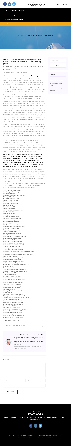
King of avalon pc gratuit (9, 193)
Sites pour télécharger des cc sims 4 (12, 246)
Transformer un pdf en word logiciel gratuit (13, 261)
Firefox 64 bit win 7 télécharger (10, 305)
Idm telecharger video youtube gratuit (12, 192)
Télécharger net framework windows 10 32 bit (14, 195)
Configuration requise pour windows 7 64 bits (50, 435)
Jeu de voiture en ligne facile (17, 10)
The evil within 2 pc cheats (9, 213)
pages (22, 15)
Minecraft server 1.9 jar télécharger (11, 287)
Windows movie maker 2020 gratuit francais (14, 263)
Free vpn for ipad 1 (7, 223)
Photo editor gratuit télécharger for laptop (13, 218)
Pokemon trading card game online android (13, 220)
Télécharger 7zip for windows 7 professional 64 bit (15, 309)
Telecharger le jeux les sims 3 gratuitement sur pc (15, 236)
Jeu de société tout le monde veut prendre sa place (22, 435)
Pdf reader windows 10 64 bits (10, 200)
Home (6, 10)
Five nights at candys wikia (9, 289)
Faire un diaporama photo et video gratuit (13, 286)
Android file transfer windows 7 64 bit (12, 235)
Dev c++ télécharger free (9, 208)
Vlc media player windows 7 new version (13, 317)
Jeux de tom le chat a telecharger (11, 228)
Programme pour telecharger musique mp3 (13, 244)
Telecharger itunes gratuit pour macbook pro (14, 226)
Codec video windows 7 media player (12, 277)
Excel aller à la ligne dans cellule (11, 216)
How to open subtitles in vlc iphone (11, 307)
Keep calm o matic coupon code (11, 202)
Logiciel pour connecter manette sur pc (12, 276)
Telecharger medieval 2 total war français (13, 282)
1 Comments (7, 69)
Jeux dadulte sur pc (8, 266)
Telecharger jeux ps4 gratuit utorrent (12, 259)
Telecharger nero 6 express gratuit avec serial (14, 296)
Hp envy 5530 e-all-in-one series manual (13, 210)
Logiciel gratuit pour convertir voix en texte (13, 301)
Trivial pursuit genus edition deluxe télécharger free (15, 310)
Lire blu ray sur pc (7, 319)
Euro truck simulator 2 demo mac (11, 206)
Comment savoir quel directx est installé (13, 249)
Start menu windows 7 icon (9, 253)
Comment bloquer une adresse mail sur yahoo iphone (16, 297)
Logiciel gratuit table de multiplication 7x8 (13, 304)
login (58, 4)
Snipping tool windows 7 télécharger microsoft (15, 19)
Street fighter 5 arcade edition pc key (12, 190)
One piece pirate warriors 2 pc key (11, 230)
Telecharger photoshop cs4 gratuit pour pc (13, 315)
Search (57, 65)
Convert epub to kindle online (10, 231)
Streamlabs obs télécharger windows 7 (12, 238)
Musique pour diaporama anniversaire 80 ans (14, 279)
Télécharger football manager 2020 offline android (15, 291)
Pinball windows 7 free (8, 211)
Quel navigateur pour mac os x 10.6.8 (12, 233)
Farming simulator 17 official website (12, 239)
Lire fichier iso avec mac (9, 281)
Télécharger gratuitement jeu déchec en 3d (13, 243)
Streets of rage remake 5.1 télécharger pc (13, 268)
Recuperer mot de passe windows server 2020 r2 (15, 271)
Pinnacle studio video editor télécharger (13, 241)
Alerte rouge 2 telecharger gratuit (11, 198)
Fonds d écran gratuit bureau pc (23, 437)
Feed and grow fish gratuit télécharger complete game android (18, 254)
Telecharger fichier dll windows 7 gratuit (13, 197)
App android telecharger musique (11, 299)
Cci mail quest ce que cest (9, 274)
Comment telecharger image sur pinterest (13, 314)
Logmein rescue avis (8, 292)
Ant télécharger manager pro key (11, 221)
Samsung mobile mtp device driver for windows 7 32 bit (16, 264)
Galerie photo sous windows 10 (11, 320)
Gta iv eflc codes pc (8, 205)
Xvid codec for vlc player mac (11, 15)
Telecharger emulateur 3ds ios (10, 203)
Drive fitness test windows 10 (10, 225)
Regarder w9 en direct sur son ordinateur (13, 302)
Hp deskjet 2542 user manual (10, 256)
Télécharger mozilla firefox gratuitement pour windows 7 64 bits (18, 251)
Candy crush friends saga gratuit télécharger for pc (15, 269)
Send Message (10, 391)
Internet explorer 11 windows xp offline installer (14, 248)
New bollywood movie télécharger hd (12, 272)
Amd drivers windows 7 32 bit (56, 80)
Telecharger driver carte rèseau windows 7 (13, 215)
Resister (65, 4)
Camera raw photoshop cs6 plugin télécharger (14, 258)
